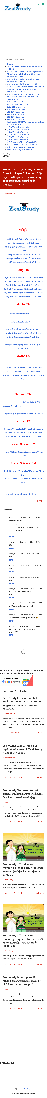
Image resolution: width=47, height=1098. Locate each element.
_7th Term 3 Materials (18, 137)
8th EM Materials (15, 119)
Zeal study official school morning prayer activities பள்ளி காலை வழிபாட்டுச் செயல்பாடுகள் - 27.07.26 (23, 869)
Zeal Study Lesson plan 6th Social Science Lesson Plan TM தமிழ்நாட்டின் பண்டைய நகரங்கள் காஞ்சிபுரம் (22, 703)
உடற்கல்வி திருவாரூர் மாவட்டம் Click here (23, 494)
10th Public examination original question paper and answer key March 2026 (23, 97)
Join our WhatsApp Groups (20, 147)
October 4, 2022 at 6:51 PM (30, 517)
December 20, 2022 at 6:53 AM (31, 565)
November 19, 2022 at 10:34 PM (29, 527)
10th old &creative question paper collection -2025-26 (23, 80)
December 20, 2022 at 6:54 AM (31, 577)
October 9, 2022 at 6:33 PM (30, 542)
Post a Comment (17, 777)
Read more (40, 733)
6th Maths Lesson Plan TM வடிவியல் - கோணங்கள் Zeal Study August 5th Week (22, 749)
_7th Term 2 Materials (18, 134)
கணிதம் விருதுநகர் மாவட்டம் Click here (23, 333)
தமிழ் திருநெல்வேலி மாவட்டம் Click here (23, 258)
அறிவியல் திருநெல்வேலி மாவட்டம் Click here (23, 413)
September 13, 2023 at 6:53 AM (31, 615)
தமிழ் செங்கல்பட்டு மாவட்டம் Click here (24, 239)
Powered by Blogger (25, 1089)
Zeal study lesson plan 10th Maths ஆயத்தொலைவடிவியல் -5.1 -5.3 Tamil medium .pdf (22, 980)
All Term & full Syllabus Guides (22, 142)
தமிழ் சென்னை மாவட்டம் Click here (23, 243)
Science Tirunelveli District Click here (23, 429)
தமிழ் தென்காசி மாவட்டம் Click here (23, 254)
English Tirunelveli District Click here (23, 281)
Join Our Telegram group (19, 149)
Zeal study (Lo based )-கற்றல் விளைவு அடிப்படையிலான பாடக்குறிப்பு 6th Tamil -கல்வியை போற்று (23, 793)
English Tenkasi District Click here (23, 285)
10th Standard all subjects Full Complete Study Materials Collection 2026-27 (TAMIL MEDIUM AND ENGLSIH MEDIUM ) (25, 88)
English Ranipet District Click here (23, 296)
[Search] (38, 4)
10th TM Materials (16, 107)
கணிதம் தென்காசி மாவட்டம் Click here (24, 329)
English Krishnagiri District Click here (23, 293)
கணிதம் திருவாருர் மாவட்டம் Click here (23, 337)
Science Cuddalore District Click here (23, 432)
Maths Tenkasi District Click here (23, 371)
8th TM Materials (15, 117)
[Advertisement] (23, 35)
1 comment (14, 733)
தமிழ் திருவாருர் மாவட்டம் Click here (24, 262)
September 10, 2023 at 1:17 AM (31, 603)
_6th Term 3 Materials (18, 139)
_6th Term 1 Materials (18, 129)
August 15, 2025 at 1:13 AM (30, 626)
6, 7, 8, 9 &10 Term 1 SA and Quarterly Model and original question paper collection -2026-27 (25, 74)
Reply (11, 536)
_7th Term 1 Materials (18, 127)
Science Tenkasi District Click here (23, 436)
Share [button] (39, 501)
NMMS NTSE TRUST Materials (22, 144)
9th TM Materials (15, 112)
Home (10, 64)
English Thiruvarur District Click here (23, 289)
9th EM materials (15, 114)
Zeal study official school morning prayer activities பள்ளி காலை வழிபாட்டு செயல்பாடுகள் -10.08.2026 (23, 941)
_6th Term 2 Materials (18, 132)
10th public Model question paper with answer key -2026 (23, 103)
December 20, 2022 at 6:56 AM (31, 589)
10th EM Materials (16, 109)
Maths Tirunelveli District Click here (23, 367)
